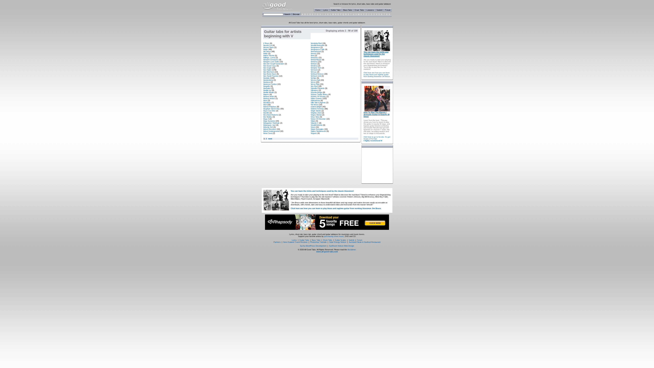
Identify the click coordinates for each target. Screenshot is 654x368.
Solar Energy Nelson (337, 242)
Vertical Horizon (317, 74)
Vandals (266, 78)
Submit (351, 240)
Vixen (313, 127)
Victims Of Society (318, 96)
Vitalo (313, 121)
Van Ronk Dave (269, 74)
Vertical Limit (316, 76)
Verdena (314, 66)
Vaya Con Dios (269, 111)
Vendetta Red (316, 43)
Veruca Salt (315, 80)
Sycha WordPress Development (313, 246)
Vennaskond (316, 51)
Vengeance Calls (317, 49)
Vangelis (266, 86)
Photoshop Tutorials (318, 242)
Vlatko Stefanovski (318, 131)
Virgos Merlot (316, 115)
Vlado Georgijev (317, 129)
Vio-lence (314, 105)
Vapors (266, 94)
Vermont (314, 70)
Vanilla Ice (267, 90)
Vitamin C (314, 123)
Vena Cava (267, 133)
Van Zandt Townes (270, 76)
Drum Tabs (327, 240)
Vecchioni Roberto (270, 115)
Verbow (314, 64)
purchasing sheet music (334, 236)
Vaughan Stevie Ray (271, 109)
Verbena (314, 62)
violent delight (316, 107)
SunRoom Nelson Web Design (341, 246)
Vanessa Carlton (270, 84)
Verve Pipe (315, 84)
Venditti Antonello (317, 45)
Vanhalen (267, 88)
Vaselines (267, 103)
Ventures (314, 58)
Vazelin (266, 113)
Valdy (265, 53)
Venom (313, 53)
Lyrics (294, 240)
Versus (313, 72)
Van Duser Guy (269, 66)
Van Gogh (267, 68)
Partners (277, 242)
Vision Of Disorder (318, 119)
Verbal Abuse (316, 60)
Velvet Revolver (269, 129)
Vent (312, 56)
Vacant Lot (267, 45)
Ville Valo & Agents (318, 103)
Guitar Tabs (304, 240)
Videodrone (315, 100)
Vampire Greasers (270, 60)
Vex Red (314, 86)
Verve (313, 82)
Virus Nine (315, 117)
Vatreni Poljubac (269, 107)
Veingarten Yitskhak (271, 123)
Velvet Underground (271, 131)
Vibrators (314, 90)
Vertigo (313, 78)
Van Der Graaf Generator (273, 64)
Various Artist (268, 96)
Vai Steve (267, 51)
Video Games (316, 98)
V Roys (266, 43)
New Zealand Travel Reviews (295, 242)
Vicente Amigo (316, 92)
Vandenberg (268, 80)
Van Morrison (268, 72)
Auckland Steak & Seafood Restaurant (364, 242)
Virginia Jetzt (316, 113)
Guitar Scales (340, 240)
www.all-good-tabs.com (327, 252)
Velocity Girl (268, 127)
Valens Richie (268, 56)
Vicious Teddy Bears (319, 94)
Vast (265, 105)
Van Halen (267, 70)
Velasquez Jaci (269, 125)
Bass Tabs (316, 240)
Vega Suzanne (269, 121)
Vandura (266, 82)
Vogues (314, 133)
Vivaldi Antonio (316, 125)
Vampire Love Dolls (271, 62)
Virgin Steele (316, 111)
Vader (265, 49)
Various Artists (269, 98)
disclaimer (351, 250)
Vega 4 (266, 119)
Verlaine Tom (316, 68)
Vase (265, 100)
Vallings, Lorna (269, 58)
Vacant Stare (268, 47)
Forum (359, 240)
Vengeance (315, 47)
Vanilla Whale (268, 92)
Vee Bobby (267, 117)
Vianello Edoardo (317, 88)
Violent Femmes (317, 109)
